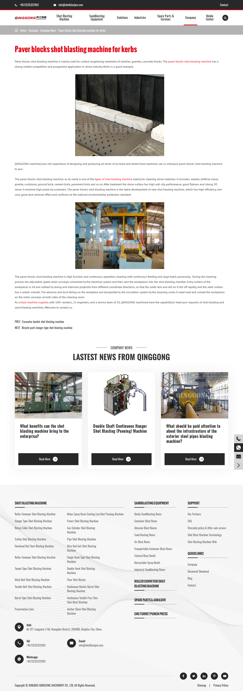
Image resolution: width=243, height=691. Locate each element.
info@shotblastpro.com (71, 5)
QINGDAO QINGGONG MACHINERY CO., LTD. (51, 685)
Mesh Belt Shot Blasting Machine (32, 580)
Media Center (210, 17)
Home (23, 30)
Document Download (198, 571)
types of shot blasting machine (113, 179)
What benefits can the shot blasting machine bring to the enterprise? (44, 431)
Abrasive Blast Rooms (145, 528)
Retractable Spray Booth (147, 563)
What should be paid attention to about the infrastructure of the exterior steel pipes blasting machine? (193, 433)
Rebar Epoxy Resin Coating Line (83, 514)
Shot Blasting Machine (64, 17)
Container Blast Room (145, 521)
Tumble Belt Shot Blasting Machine (33, 587)
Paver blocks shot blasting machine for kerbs (81, 30)
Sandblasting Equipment (97, 17)
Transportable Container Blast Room (153, 549)
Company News (48, 30)
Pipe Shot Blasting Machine (81, 539)
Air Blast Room (142, 542)
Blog (190, 578)
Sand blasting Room (144, 535)
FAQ (190, 521)
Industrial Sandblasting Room (149, 569)
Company (190, 17)
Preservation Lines (24, 609)
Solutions (122, 17)
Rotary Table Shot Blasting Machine (33, 528)
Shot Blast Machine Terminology (204, 535)
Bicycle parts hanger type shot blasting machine (47, 328)
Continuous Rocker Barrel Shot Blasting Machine (83, 589)
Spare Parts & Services (165, 17)
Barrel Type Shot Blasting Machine (33, 598)
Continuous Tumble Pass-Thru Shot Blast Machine (82, 600)
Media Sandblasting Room (148, 514)
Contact (224, 5)
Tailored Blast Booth (144, 556)
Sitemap (201, 685)
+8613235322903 (29, 5)
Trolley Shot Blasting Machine (30, 539)
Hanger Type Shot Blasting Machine (33, 521)
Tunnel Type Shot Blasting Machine (33, 568)
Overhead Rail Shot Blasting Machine (34, 546)
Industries (140, 17)
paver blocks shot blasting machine (189, 61)
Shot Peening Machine (112, 514)
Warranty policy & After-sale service (207, 528)
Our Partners (194, 514)
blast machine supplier (34, 302)
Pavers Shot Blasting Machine (82, 521)
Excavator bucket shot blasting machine (43, 322)
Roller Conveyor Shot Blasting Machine (35, 514)
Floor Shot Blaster (76, 580)
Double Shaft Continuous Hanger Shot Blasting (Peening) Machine (120, 428)
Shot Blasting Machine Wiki (202, 542)
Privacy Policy (220, 685)
